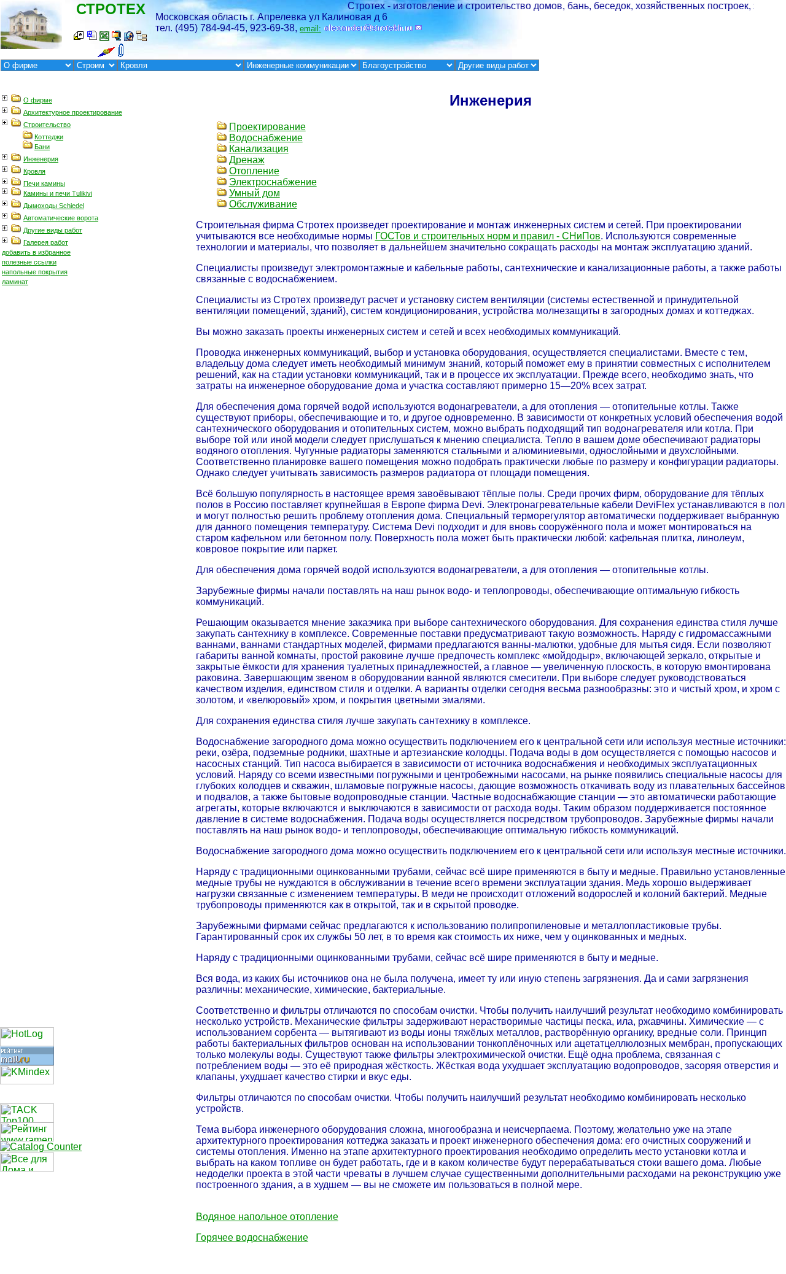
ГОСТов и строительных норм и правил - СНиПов (488, 236)
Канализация (259, 149)
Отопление (254, 171)
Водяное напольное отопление (267, 1216)
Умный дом (254, 193)
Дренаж (247, 160)
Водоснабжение (266, 138)
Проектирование (267, 127)
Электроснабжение (273, 182)
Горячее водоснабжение (252, 1237)
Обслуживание (263, 204)
